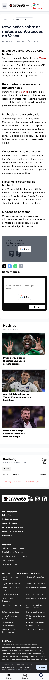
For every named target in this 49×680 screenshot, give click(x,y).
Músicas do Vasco (9, 564)
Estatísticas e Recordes (36, 598)
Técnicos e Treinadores (36, 583)
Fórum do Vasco (9, 523)
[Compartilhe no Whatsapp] (15, 266)
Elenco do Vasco (9, 560)
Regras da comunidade (12, 531)
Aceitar (41, 667)
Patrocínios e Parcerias (12, 605)
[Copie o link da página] (21, 266)
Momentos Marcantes (35, 612)
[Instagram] (37, 498)
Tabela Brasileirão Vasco (12, 552)
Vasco (42, 58)
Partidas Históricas (10, 594)
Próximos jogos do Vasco (13, 548)
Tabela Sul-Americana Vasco (14, 556)
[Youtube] (30, 498)
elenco (24, 92)
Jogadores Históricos (11, 583)
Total (6, 468)
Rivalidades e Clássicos (36, 588)
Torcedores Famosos (35, 629)
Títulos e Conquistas (35, 577)
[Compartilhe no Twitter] (4, 266)
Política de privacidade (12, 527)
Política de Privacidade (23, 670)
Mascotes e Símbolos (35, 594)
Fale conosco (8, 535)
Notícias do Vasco (10, 519)
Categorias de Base (10, 612)
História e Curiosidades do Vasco (21, 573)
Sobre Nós (6, 515)
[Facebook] (44, 498)
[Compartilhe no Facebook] (10, 266)
